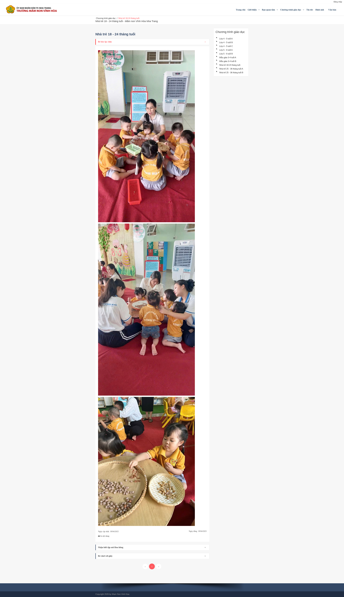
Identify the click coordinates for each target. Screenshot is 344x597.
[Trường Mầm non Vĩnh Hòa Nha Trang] (32, 9)
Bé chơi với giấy (105, 556)
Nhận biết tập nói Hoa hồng (110, 547)
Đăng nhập (338, 2)
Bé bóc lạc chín (105, 42)
